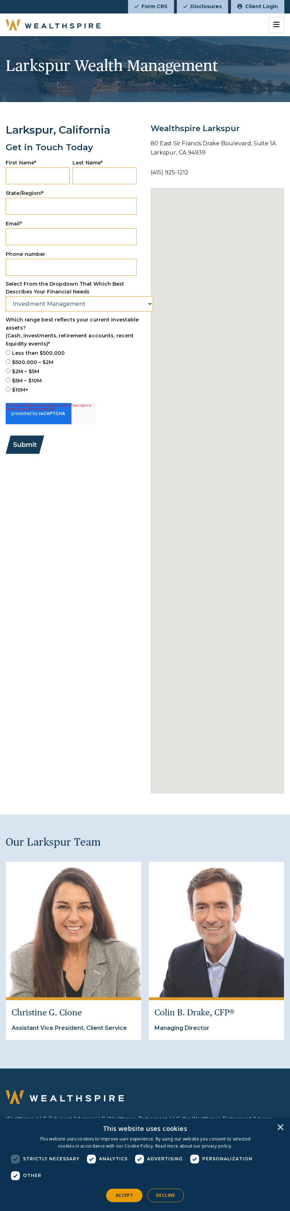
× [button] (280, 1127)
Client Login (261, 6)
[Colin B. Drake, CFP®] (216, 929)
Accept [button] (124, 1195)
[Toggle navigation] (276, 25)
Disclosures (206, 6)
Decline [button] (165, 1195)
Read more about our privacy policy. (193, 1146)
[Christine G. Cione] (73, 929)
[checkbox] (71, 371)
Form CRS (154, 6)
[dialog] (145, 1164)
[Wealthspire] (53, 24)
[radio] (71, 353)
